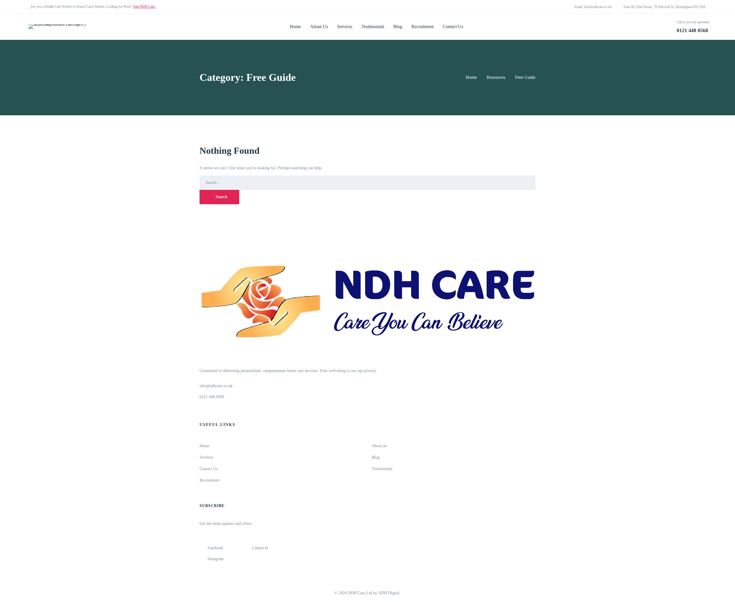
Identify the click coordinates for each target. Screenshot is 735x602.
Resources (496, 77)
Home (471, 77)
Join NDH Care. (144, 7)
